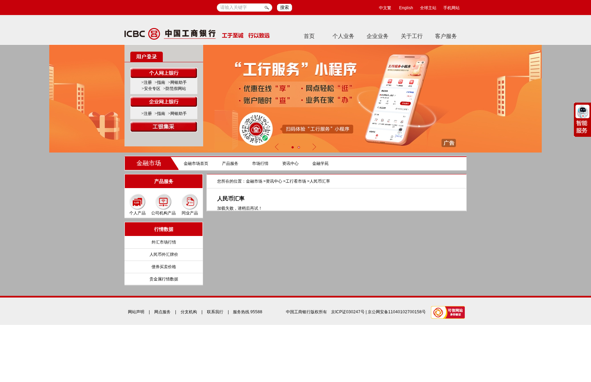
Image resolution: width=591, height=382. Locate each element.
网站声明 (136, 311)
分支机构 (189, 311)
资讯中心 (290, 163)
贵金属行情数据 (163, 279)
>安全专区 (151, 88)
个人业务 (343, 36)
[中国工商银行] (197, 33)
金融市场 (148, 163)
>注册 (146, 82)
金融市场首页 (196, 163)
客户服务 (446, 36)
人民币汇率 (320, 181)
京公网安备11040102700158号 (397, 311)
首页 (309, 36)
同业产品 (190, 213)
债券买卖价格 (164, 266)
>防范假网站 (174, 88)
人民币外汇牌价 (163, 254)
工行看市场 (296, 181)
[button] (292, 147)
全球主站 (428, 7)
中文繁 (385, 7)
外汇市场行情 (164, 242)
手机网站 (451, 7)
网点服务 (162, 311)
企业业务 (378, 36)
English (406, 7)
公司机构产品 (163, 213)
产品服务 (230, 163)
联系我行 (215, 311)
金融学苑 (320, 163)
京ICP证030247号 (348, 311)
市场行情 (260, 163)
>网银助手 (177, 82)
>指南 (160, 82)
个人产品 (137, 213)
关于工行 (412, 36)
